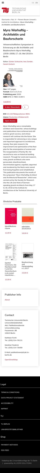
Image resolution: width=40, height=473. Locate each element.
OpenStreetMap (11, 359)
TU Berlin (5, 424)
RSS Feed (5, 450)
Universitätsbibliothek (12, 429)
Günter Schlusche (16, 61)
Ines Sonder (28, 61)
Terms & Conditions (10, 392)
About (7, 300)
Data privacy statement (12, 398)
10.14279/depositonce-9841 (18, 114)
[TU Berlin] (13, 10)
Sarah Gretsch (9, 64)
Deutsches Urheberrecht (18, 117)
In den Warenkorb (12, 107)
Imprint (4, 409)
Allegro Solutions (23, 463)
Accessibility (7, 403)
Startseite (6, 19)
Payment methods (9, 445)
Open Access (10, 121)
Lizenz (5, 117)
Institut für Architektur (10, 22)
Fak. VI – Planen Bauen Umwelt (23, 19)
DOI (4, 114)
